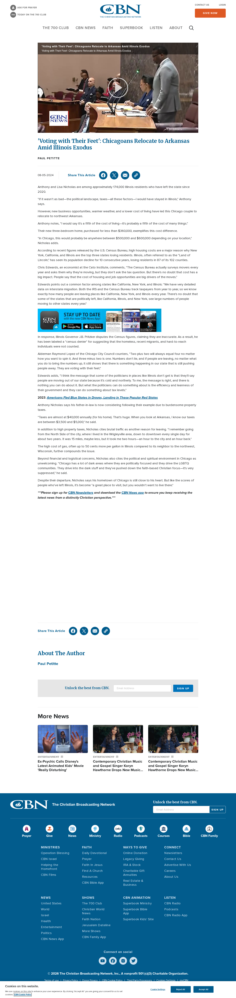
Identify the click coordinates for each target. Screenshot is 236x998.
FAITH (107, 27)
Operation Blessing (55, 853)
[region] (118, 989)
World (45, 909)
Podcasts (171, 909)
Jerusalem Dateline (96, 925)
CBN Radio (172, 903)
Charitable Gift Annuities (134, 873)
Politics (46, 933)
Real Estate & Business (133, 883)
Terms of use (51, 980)
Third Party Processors (139, 980)
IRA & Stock (132, 865)
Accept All (203, 989)
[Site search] (191, 29)
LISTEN (156, 27)
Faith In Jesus (92, 865)
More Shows (91, 931)
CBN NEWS (86, 27)
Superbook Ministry (137, 903)
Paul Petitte (49, 158)
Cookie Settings (157, 989)
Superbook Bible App (135, 911)
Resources (90, 877)
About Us (171, 877)
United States (51, 903)
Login (222, 5)
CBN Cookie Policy (112, 980)
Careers (170, 871)
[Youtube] (102, 961)
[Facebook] (103, 175)
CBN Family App (94, 937)
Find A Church (92, 871)
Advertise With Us (177, 865)
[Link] (136, 175)
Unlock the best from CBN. (87, 688)
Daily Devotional (94, 853)
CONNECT (172, 847)
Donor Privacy (90, 980)
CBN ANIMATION (137, 897)
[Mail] (125, 175)
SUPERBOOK (131, 27)
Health (46, 921)
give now (210, 13)
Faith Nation (91, 919)
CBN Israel (49, 859)
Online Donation (135, 853)
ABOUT (176, 27)
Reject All (180, 989)
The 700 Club (56, 27)
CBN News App (52, 939)
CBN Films (48, 875)
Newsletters (173, 853)
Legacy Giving (133, 859)
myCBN (184, 980)
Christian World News (93, 911)
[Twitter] (114, 175)
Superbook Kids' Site (138, 919)
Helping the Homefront (49, 867)
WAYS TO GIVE (135, 847)
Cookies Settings (165, 980)
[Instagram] (123, 961)
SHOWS (88, 897)
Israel (45, 915)
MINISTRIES (50, 847)
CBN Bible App (93, 883)
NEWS (46, 897)
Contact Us (202, 5)
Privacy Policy (70, 980)
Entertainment (51, 927)
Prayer (87, 859)
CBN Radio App (176, 915)
